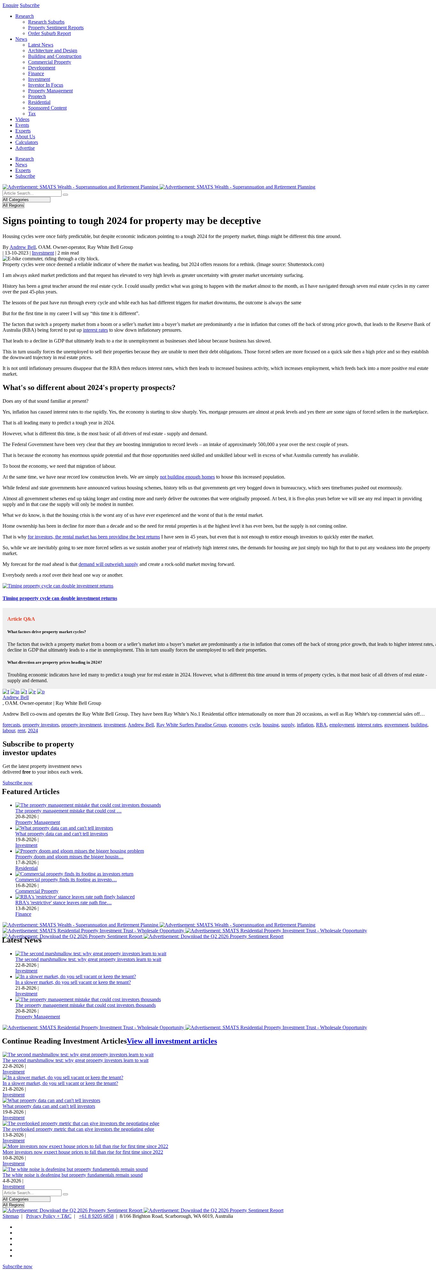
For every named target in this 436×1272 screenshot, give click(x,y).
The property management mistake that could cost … (68, 810)
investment (114, 724)
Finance (36, 73)
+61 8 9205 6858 (96, 1216)
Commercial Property (49, 62)
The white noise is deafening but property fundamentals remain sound (73, 1175)
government (396, 724)
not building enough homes (187, 477)
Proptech (37, 96)
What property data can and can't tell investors (61, 833)
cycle (255, 724)
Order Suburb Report (49, 33)
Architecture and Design (52, 50)
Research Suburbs (46, 22)
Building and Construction (54, 56)
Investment (39, 79)
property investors (41, 724)
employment (341, 724)
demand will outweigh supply (108, 564)
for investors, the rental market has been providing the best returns (94, 536)
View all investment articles (172, 1041)
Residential (39, 102)
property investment (81, 724)
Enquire (11, 5)
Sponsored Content (47, 108)
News (21, 39)
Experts (23, 131)
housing (271, 724)
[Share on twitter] (24, 691)
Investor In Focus (45, 85)
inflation (305, 724)
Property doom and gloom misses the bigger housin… (69, 856)
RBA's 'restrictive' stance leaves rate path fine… (63, 902)
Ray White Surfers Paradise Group (191, 724)
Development (41, 67)
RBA (321, 724)
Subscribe (30, 5)
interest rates (95, 330)
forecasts (11, 724)
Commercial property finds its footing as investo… (66, 879)
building (419, 724)
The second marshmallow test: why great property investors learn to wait (88, 959)
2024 (33, 730)
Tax (32, 113)
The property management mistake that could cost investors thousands (85, 1005)
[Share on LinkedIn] (15, 691)
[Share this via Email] (32, 691)
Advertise (25, 148)
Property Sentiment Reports (56, 27)
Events (22, 125)
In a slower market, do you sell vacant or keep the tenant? (73, 982)
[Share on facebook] (6, 691)
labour (9, 730)
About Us (25, 136)
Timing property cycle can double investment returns (60, 598)
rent (21, 730)
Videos (22, 119)
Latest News (40, 44)
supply (287, 724)
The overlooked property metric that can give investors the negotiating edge (78, 1129)
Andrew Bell (23, 247)
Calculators (26, 142)
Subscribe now (18, 782)
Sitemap (11, 1216)
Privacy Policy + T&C (48, 1216)
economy (238, 724)
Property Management (50, 90)
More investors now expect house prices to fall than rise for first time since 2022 (83, 1152)
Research (24, 16)
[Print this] (41, 691)
